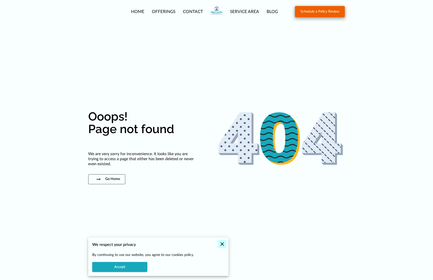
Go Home (112, 179)
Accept (119, 267)
